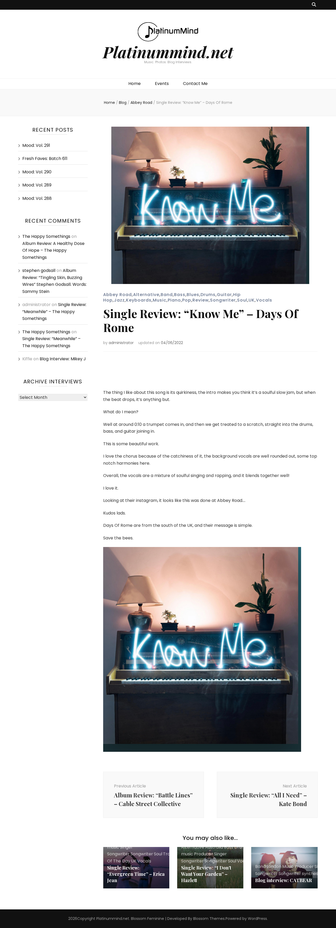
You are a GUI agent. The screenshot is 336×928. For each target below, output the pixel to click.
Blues (193, 295)
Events (162, 84)
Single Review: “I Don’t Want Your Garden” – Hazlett (206, 874)
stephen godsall (38, 270)
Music (159, 300)
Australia (214, 847)
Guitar (224, 295)
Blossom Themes (209, 918)
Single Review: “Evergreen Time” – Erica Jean (136, 874)
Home (134, 84)
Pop (186, 300)
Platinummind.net (168, 51)
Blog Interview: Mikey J (63, 359)
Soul (242, 300)
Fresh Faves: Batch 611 (44, 158)
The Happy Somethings (46, 236)
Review (200, 300)
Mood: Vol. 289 (36, 185)
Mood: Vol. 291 (36, 145)
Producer (203, 854)
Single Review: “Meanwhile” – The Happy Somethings (54, 311)
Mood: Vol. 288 (37, 198)
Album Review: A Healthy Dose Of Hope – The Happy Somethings (53, 250)
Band (167, 295)
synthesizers (315, 874)
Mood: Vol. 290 (36, 172)
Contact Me (195, 84)
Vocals (264, 300)
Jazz (119, 300)
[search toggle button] (314, 4)
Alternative (146, 295)
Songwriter (223, 300)
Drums (208, 295)
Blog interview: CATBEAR (283, 880)
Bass (179, 295)
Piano (174, 300)
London (273, 866)
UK (252, 300)
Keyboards (138, 300)
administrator (121, 342)
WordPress (257, 918)
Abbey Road (117, 295)
